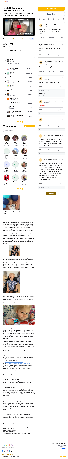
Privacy (7, 454)
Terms (11, 454)
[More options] (62, 25)
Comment (51, 37)
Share (61, 37)
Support (3, 454)
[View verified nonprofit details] (31, 39)
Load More (19, 121)
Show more (51, 193)
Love (42, 37)
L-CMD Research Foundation (17, 38)
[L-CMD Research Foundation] (5, 2)
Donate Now (51, 9)
